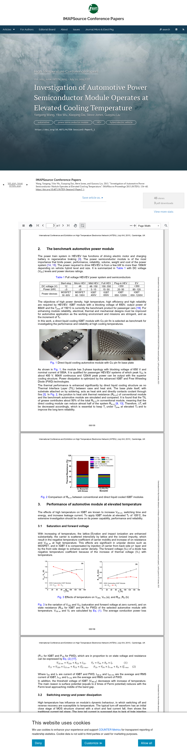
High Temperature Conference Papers (66, 71)
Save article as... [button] (92, 197)
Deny (40, 743)
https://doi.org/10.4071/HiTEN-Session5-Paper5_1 (65, 129)
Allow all (148, 743)
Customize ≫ (95, 743)
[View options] (23, 225)
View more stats (163, 211)
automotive (43, 122)
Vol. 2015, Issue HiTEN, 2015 (50, 79)
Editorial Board (47, 29)
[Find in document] (166, 226)
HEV (99, 122)
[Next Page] (63, 225)
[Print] (30, 226)
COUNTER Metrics (110, 729)
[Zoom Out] (131, 225)
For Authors (26, 29)
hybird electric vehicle (121, 122)
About (64, 29)
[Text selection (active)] (82, 226)
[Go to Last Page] (68, 225)
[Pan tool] (75, 226)
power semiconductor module (73, 122)
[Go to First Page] (38, 225)
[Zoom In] (135, 225)
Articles (7, 29)
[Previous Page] (43, 225)
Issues (76, 29)
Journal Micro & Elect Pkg (99, 29)
